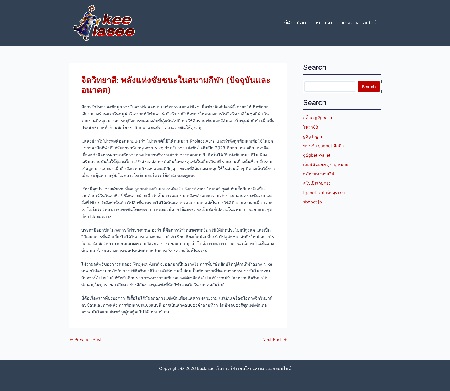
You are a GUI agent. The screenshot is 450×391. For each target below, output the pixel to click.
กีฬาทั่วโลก (295, 23)
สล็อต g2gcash (317, 117)
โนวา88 (310, 127)
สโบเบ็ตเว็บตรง (316, 183)
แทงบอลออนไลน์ (359, 23)
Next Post (274, 339)
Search (369, 86)
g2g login (312, 136)
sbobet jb (312, 201)
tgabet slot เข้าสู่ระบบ (324, 192)
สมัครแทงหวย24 (318, 173)
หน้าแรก (324, 23)
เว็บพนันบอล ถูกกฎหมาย (325, 164)
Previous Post (85, 339)
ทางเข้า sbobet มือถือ (323, 145)
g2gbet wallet (316, 155)
